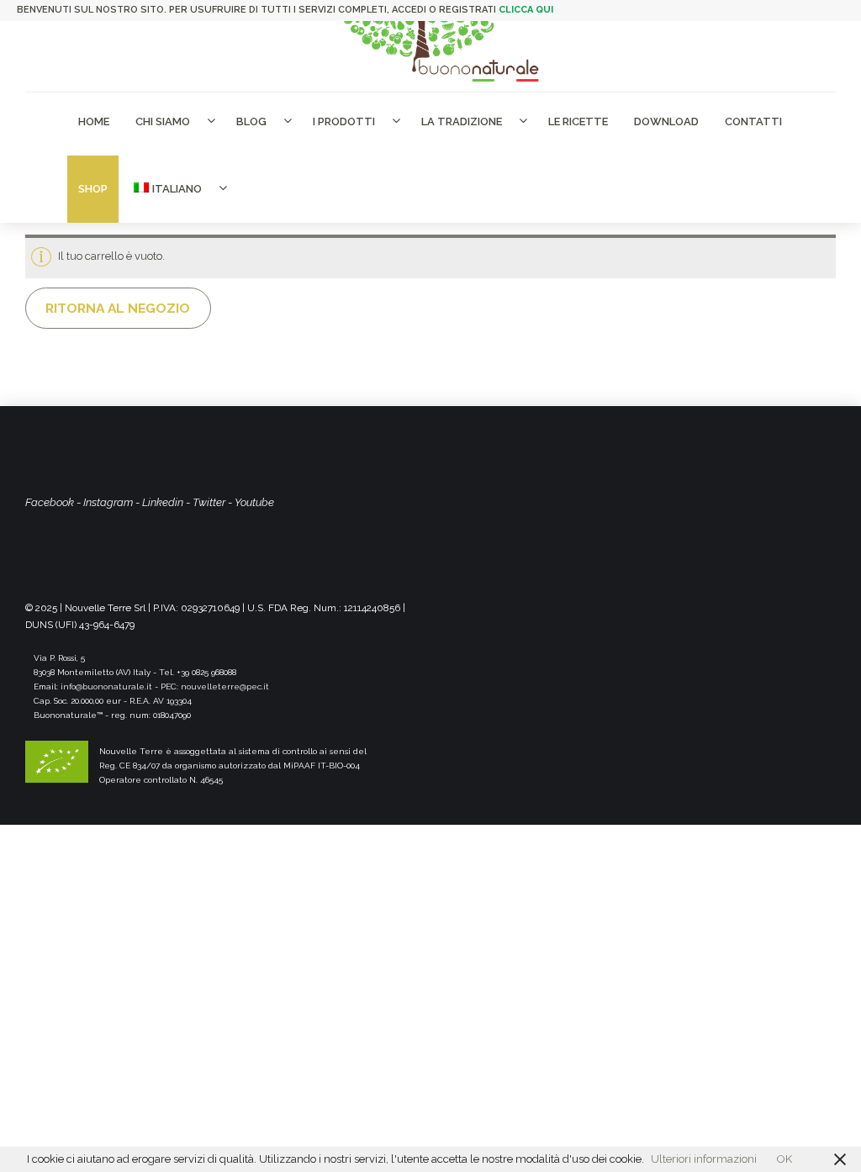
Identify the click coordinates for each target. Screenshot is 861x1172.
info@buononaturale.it (106, 686)
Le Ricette (578, 121)
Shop (93, 188)
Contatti (753, 121)
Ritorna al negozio (117, 308)
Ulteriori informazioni (704, 1159)
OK (784, 1159)
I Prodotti (344, 121)
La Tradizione (461, 121)
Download (666, 121)
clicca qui (526, 9)
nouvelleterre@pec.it (225, 686)
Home (93, 121)
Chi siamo (162, 121)
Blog (251, 121)
